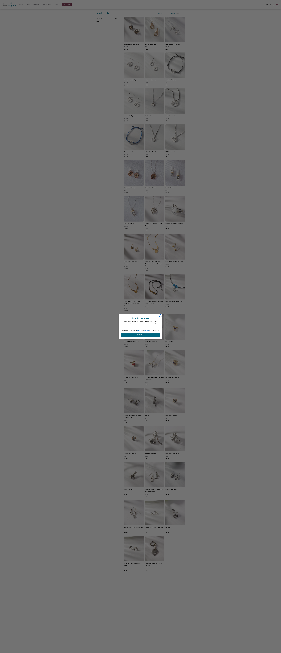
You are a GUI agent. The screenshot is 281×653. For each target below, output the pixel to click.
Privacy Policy (146, 330)
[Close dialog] (160, 315)
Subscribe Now (140, 334)
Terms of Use (139, 330)
